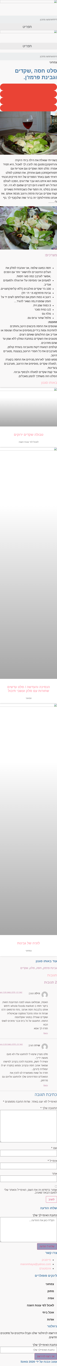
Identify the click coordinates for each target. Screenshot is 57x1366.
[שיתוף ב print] (28, 100)
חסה (39, 968)
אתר (54, 1173)
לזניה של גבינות (28, 943)
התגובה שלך (48, 1108)
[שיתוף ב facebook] (28, 87)
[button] (28, 26)
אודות (50, 1319)
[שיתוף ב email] (28, 94)
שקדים (24, 968)
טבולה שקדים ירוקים (28, 434)
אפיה (51, 1298)
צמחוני (50, 1284)
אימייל (52, 1160)
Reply (45, 1033)
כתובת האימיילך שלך (45, 1215)
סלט (32, 968)
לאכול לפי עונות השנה (40, 1305)
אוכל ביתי (48, 1312)
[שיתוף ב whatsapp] (28, 107)
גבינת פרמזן (50, 968)
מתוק (50, 1291)
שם (54, 1148)
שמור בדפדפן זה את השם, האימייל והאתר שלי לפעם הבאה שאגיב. (30, 1191)
